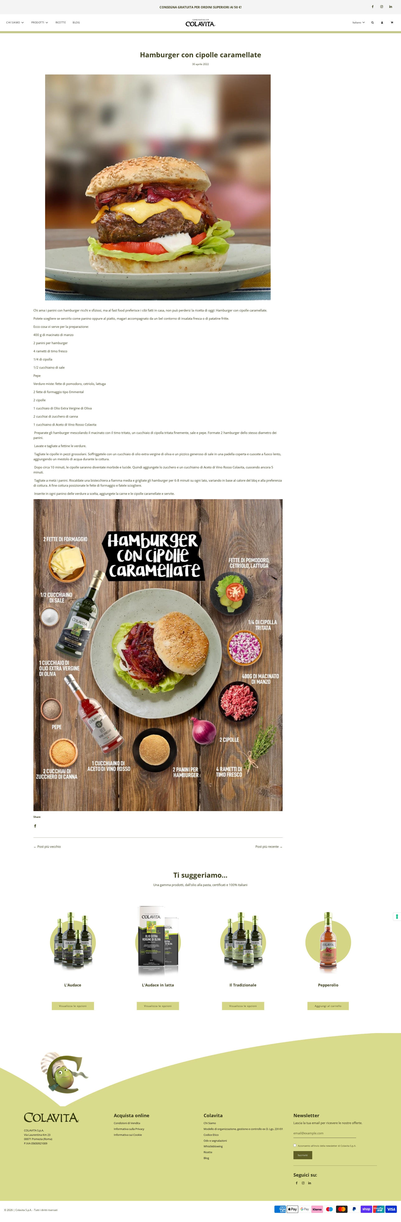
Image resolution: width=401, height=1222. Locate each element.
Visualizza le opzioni (73, 1006)
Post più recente (267, 846)
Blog (76, 22)
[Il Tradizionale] (243, 939)
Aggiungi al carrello (328, 1006)
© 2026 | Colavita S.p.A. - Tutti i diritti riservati (30, 1210)
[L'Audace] (72, 939)
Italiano (357, 22)
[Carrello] (392, 22)
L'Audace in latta (158, 984)
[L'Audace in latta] (158, 939)
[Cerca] (372, 22)
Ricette (61, 22)
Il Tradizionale (243, 984)
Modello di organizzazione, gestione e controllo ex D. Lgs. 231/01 (243, 1129)
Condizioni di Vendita (127, 1123)
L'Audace (72, 984)
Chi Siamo (210, 1123)
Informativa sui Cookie (128, 1135)
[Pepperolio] (328, 939)
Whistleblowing (213, 1146)
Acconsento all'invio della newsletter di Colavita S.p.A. (327, 1145)
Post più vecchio (49, 846)
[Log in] (382, 22)
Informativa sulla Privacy (129, 1129)
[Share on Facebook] (35, 825)
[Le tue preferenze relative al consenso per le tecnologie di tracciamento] (397, 917)
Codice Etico (211, 1135)
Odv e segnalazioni (215, 1140)
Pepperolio (328, 984)
